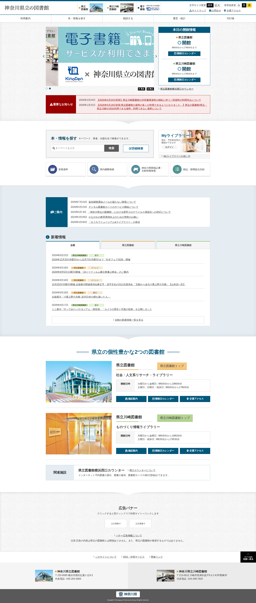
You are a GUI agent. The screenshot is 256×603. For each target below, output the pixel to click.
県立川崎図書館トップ (175, 417)
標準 (210, 5)
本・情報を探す (77, 18)
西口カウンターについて (142, 470)
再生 (142, 89)
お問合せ (216, 10)
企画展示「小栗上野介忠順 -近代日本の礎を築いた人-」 (81, 297)
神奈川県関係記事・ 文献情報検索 (152, 169)
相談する (128, 18)
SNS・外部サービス (134, 557)
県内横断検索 (107, 169)
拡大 (217, 5)
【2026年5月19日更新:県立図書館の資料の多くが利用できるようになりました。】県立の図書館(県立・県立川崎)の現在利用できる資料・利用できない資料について (152, 107)
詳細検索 (137, 148)
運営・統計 (179, 18)
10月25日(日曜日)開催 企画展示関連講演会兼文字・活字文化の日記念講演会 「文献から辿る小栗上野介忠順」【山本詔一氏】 (118, 284)
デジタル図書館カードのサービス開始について (113, 207)
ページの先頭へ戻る (248, 558)
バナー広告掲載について (129, 535)
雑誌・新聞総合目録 (193, 169)
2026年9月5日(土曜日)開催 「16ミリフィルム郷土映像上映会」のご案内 (90, 272)
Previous (43, 56)
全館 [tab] (72, 245)
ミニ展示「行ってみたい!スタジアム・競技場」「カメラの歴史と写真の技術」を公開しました (102, 309)
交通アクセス (234, 10)
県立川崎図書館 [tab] (183, 245)
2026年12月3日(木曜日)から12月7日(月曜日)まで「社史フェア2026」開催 (91, 259)
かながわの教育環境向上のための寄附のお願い (113, 217)
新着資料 (63, 169)
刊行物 (230, 18)
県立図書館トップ (172, 366)
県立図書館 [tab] (128, 245)
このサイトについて (106, 557)
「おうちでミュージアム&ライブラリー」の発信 (114, 222)
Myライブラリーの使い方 (177, 156)
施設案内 (133, 398)
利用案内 (25, 18)
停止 (151, 89)
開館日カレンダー (186, 53)
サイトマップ (199, 10)
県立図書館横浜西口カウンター (176, 89)
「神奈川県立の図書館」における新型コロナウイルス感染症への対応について (129, 212)
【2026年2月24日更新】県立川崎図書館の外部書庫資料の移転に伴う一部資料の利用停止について (149, 100)
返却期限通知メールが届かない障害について (112, 202)
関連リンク (157, 557)
